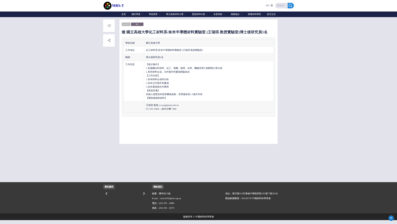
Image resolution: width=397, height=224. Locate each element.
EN (267, 5)
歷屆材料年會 (198, 14)
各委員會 (218, 14)
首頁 (123, 14)
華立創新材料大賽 (174, 14)
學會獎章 (153, 14)
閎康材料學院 (254, 14)
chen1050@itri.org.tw (170, 198)
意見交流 (271, 14)
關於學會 (136, 14)
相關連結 (235, 14)
